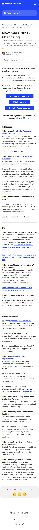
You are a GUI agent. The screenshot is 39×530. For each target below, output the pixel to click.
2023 (3, 27)
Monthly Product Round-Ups (24, 25)
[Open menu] (35, 3)
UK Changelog (19, 102)
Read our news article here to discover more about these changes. (17, 247)
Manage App (29, 391)
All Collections (7, 25)
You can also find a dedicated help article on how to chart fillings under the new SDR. (19, 257)
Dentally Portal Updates (19, 108)
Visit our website (19, 520)
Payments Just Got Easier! (20, 321)
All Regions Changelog (19, 96)
